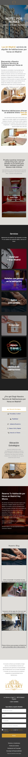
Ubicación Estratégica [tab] (15, 409)
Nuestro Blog (14, 545)
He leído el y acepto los (13, 730)
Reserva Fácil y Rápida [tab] (15, 428)
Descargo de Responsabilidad (14, 751)
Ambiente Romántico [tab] (15, 424)
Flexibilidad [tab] (15, 419)
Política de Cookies (14, 745)
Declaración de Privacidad (14, 748)
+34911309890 (14, 702)
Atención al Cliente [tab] (15, 433)
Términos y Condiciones (14, 743)
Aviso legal (10, 730)
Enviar (14, 735)
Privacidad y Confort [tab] (15, 414)
